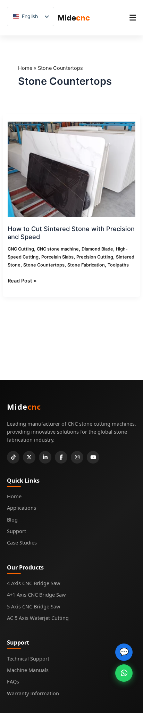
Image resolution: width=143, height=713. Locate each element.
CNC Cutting (21, 249)
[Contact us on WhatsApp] (124, 673)
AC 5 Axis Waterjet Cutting (38, 617)
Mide (74, 17)
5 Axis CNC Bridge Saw (33, 606)
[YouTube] (93, 457)
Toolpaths (118, 265)
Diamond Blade (97, 249)
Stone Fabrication (86, 265)
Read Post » (22, 280)
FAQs (13, 681)
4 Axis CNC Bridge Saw (33, 583)
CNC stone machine (58, 249)
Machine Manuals (28, 669)
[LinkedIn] (45, 457)
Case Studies (22, 542)
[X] (29, 457)
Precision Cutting (94, 257)
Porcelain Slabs (57, 257)
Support (16, 530)
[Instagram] (77, 457)
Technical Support (28, 658)
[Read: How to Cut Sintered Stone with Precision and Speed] (71, 169)
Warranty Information (33, 693)
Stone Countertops (44, 265)
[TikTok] (13, 457)
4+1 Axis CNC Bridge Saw (36, 594)
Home (25, 68)
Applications (21, 507)
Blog (12, 519)
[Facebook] (61, 457)
